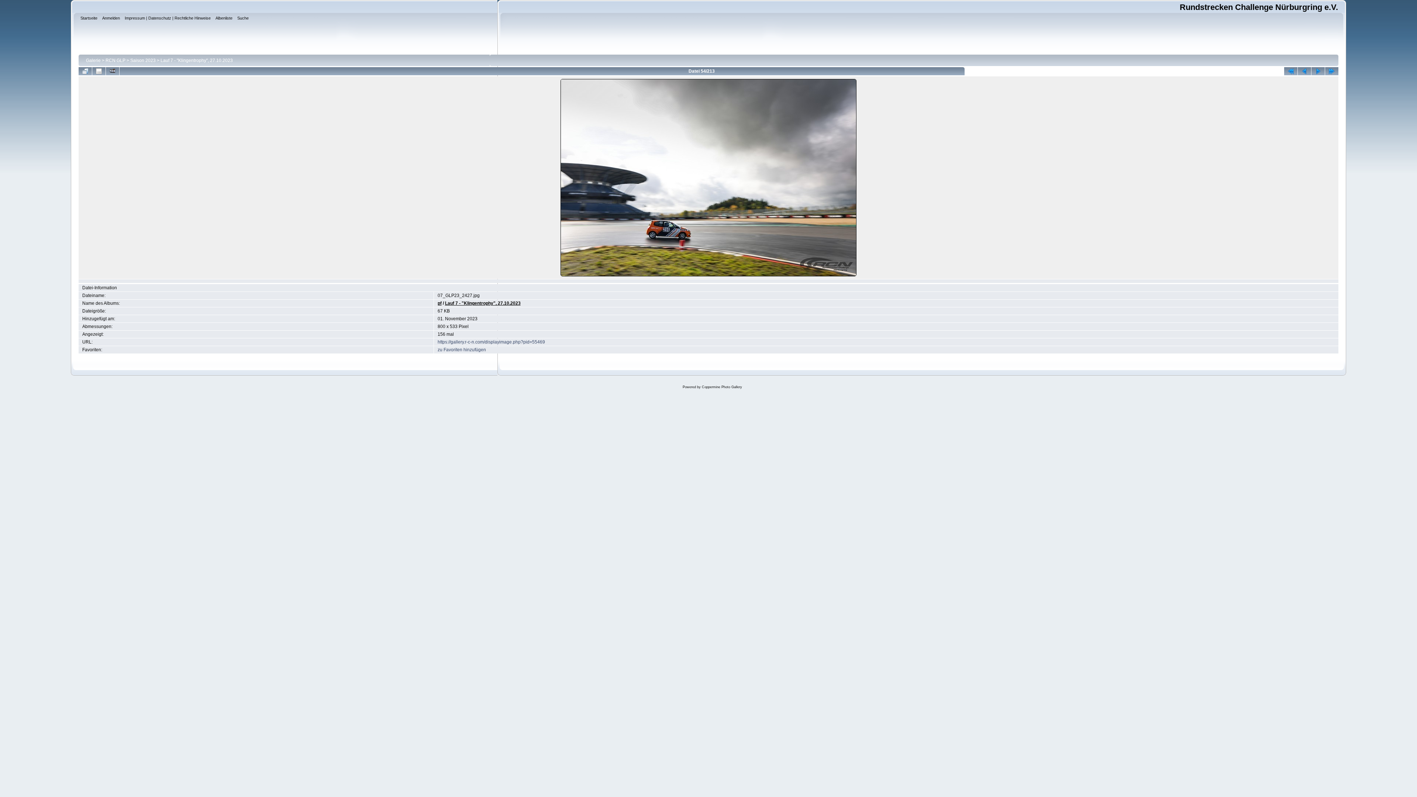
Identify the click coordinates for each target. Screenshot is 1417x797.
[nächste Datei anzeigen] (1318, 71)
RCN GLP (115, 60)
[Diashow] (112, 71)
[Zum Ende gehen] (1331, 71)
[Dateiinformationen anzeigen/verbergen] (99, 71)
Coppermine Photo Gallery (722, 387)
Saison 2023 (143, 60)
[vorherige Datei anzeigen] (1304, 71)
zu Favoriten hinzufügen (462, 349)
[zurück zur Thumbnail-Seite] (85, 71)
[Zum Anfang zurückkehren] (1290, 71)
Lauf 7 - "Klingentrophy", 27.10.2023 (197, 60)
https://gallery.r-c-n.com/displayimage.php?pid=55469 (491, 342)
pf (440, 303)
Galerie (93, 60)
